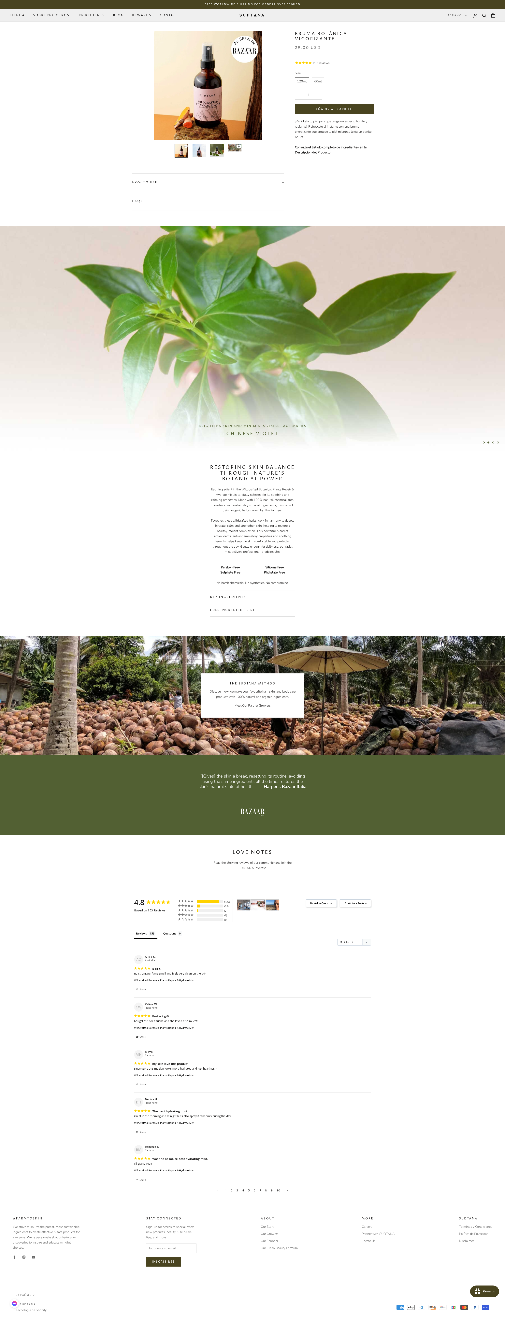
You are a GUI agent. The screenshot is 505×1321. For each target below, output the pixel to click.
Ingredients (91, 15)
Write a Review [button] (357, 903)
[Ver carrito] (493, 15)
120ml (302, 81)
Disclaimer (466, 1241)
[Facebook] (14, 1256)
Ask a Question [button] (323, 903)
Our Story (267, 1227)
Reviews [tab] (141, 933)
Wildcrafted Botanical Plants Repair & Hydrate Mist (164, 980)
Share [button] (142, 989)
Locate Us (369, 1241)
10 (278, 1190)
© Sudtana (26, 1304)
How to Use (144, 182)
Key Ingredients (228, 597)
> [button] (287, 1190)
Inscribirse (163, 1262)
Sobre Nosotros (51, 15)
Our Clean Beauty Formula (279, 1248)
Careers (367, 1227)
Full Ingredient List (232, 610)
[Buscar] (484, 15)
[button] (14, 1303)
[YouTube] (33, 1256)
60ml (318, 81)
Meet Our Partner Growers (253, 705)
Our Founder (269, 1241)
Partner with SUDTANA (378, 1234)
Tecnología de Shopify (31, 1310)
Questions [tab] (169, 933)
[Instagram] (23, 1256)
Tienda (17, 15)
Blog (118, 15)
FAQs (137, 201)
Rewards (142, 15)
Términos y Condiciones (475, 1227)
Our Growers (270, 1234)
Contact (169, 15)
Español (456, 15)
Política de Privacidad (473, 1234)
